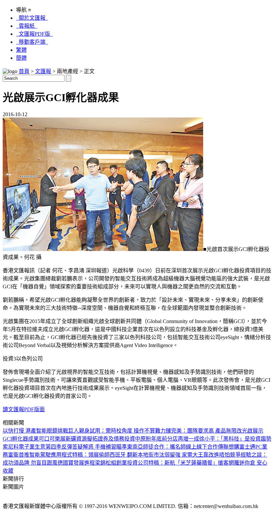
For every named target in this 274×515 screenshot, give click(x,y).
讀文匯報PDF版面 (24, 409)
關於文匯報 (32, 18)
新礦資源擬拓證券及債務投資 (100, 439)
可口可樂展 (52, 439)
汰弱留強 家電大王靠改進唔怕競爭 (200, 455)
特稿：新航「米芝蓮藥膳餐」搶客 (188, 463)
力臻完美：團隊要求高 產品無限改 (201, 431)
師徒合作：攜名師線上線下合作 (180, 447)
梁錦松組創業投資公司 (121, 463)
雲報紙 (26, 26)
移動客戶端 (32, 42)
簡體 (21, 58)
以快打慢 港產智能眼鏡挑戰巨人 (41, 431)
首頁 (24, 71)
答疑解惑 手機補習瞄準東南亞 (107, 447)
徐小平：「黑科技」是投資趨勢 (235, 439)
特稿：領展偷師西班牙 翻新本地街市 (115, 455)
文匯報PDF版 (34, 34)
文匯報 (43, 71)
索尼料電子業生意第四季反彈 (37, 447)
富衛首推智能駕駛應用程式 (40, 455)
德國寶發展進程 (76, 463)
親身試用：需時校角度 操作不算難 (119, 431)
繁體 (21, 50)
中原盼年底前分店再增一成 (167, 439)
